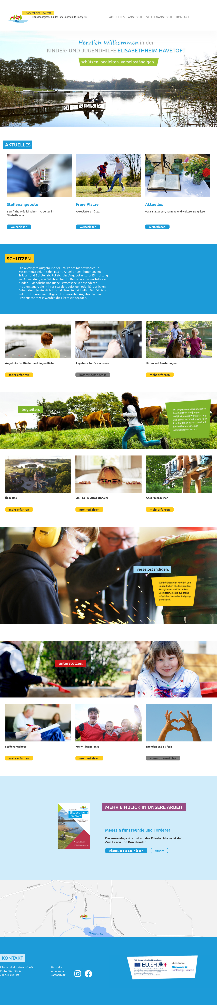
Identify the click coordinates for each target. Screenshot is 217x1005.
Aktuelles (117, 17)
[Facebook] (88, 973)
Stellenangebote (159, 17)
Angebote (135, 17)
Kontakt (182, 17)
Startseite (56, 967)
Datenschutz (58, 974)
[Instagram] (77, 973)
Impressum (57, 971)
